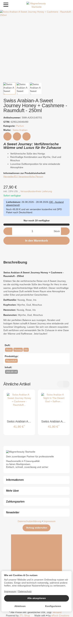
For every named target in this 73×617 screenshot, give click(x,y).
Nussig (18, 349)
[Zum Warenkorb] (67, 5)
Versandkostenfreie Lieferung (36, 191)
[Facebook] (36, 547)
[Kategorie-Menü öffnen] (5, 4)
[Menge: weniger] (7, 231)
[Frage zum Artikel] (26, 136)
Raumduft (11, 360)
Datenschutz (25, 591)
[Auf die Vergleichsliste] (17, 136)
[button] (9, 88)
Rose (9, 349)
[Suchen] (13, 5)
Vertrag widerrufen (36, 527)
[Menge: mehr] (65, 231)
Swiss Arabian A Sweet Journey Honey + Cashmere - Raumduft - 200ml (19, 421)
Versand (57, 612)
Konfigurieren (53, 606)
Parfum (20, 126)
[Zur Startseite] (36, 5)
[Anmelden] (60, 5)
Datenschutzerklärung (30, 521)
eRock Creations (60, 615)
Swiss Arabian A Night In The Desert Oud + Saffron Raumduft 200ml (53, 421)
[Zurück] (60, 384)
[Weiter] (66, 384)
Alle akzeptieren (36, 598)
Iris (26, 349)
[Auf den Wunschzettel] (7, 136)
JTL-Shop (24, 615)
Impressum (49, 521)
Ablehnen (20, 606)
